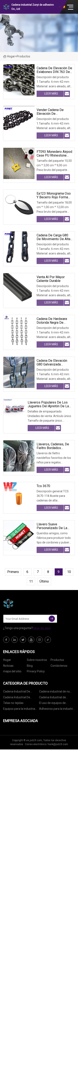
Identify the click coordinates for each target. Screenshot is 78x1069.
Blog (30, 665)
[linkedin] (14, 640)
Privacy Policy (36, 671)
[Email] (52, 619)
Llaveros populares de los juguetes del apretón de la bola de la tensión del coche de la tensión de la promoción (50, 404)
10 (69, 572)
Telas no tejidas (13, 703)
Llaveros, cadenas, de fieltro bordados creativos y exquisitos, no (53, 446)
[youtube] (31, 640)
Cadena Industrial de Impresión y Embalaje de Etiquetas (55, 698)
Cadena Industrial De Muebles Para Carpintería (19, 698)
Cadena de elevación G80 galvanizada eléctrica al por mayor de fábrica (53, 362)
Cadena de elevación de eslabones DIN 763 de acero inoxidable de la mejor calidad (54, 70)
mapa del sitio (12, 671)
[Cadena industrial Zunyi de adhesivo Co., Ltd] (24, 603)
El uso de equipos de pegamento (52, 703)
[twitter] (23, 640)
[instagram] (39, 640)
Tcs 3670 (43, 486)
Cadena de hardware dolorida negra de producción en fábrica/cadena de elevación (52, 321)
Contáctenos (59, 665)
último (44, 581)
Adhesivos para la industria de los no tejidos (56, 709)
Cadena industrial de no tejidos (54, 692)
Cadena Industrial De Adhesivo (16, 692)
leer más (51, 93)
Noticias (8, 665)
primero (13, 572)
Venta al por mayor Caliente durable (51, 279)
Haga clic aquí (42, 628)
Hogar (11, 56)
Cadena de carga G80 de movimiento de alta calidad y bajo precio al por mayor (54, 237)
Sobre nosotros (37, 660)
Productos (57, 660)
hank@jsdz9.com (58, 744)
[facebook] (6, 640)
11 (31, 581)
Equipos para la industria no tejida (19, 709)
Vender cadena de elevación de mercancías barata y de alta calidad (54, 112)
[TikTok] (48, 640)
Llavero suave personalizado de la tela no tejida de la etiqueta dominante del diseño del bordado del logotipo (54, 526)
